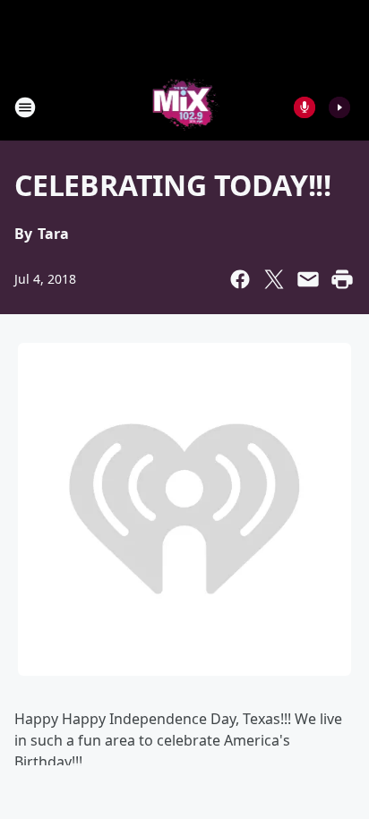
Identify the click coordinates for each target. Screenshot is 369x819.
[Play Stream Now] (339, 107)
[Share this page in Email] (308, 279)
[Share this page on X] (274, 279)
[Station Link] (185, 107)
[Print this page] (342, 279)
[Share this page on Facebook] (240, 279)
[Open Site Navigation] (25, 107)
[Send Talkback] (304, 107)
